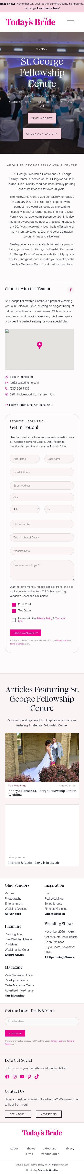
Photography (13, 898)
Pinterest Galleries (55, 909)
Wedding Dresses (16, 909)
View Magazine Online (19, 975)
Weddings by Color (17, 950)
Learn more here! (48, 8)
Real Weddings (17, 785)
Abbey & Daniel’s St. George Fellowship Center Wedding (42, 793)
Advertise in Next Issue (19, 990)
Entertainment (13, 903)
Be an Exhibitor (54, 942)
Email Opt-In (25, 604)
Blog (47, 893)
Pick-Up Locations (16, 980)
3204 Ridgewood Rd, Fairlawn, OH (32, 394)
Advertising (49, 1114)
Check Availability (42, 133)
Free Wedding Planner (19, 939)
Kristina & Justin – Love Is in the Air (34, 863)
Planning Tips (13, 934)
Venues (9, 893)
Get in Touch (18, 1114)
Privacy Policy (44, 618)
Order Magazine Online (19, 985)
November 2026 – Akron (59, 931)
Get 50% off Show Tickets (60, 937)
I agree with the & (41, 620)
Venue (42, 48)
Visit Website (42, 118)
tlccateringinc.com (21, 377)
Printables (11, 944)
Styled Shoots (53, 903)
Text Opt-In (24, 610)
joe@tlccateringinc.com (24, 383)
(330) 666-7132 (48, 96)
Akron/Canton (67, 785)
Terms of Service (17, 644)
